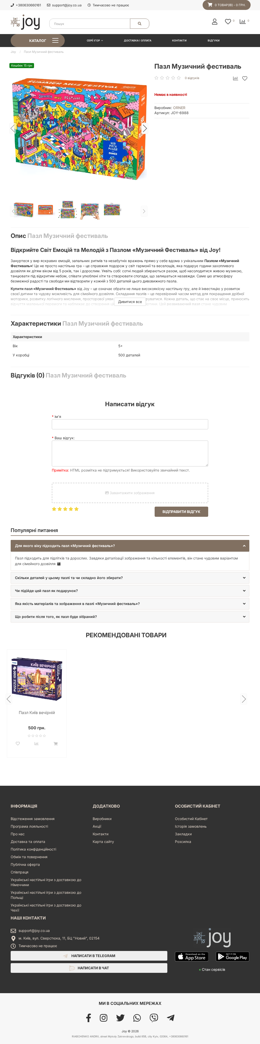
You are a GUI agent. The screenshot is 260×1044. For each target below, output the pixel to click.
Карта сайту (103, 841)
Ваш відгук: (65, 438)
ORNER (179, 107)
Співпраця (19, 872)
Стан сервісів (212, 969)
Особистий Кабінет (191, 818)
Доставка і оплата (137, 40)
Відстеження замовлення (33, 818)
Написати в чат (93, 968)
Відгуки (214, 40)
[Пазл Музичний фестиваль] (79, 128)
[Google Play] (232, 964)
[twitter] (120, 1020)
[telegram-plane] (170, 1020)
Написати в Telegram (93, 956)
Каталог (37, 40)
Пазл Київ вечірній (37, 712)
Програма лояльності (29, 826)
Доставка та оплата (28, 841)
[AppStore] (191, 964)
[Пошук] (139, 24)
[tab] (130, 546)
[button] (130, 545)
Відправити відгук (181, 511)
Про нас (18, 834)
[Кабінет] (216, 21)
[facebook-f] (88, 1020)
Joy (13, 52)
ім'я (58, 416)
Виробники (102, 818)
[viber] (154, 1020)
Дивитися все (130, 301)
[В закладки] (244, 78)
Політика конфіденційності (33, 849)
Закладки (183, 834)
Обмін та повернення (29, 857)
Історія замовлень (191, 826)
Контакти (179, 40)
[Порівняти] (235, 78)
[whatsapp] (137, 1020)
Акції (97, 826)
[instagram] (103, 1020)
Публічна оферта (25, 864)
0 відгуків (192, 78)
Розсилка (183, 841)
